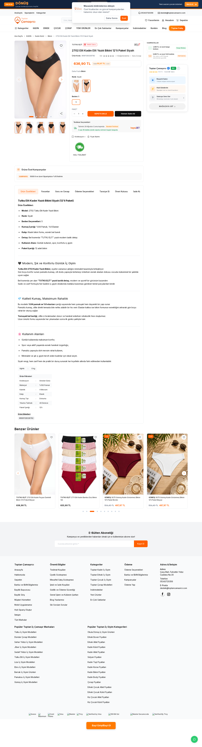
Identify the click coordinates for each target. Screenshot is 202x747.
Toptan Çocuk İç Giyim (100, 580)
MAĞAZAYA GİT (167, 106)
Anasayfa (18, 570)
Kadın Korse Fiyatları (97, 667)
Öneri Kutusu (121, 191)
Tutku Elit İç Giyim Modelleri (26, 657)
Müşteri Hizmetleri (22, 600)
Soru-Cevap (136, 56)
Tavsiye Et (105, 191)
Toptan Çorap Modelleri (101, 585)
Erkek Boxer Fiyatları (97, 637)
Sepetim (18, 580)
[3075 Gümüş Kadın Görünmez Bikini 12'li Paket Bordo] (84, 464)
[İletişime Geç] (194, 739)
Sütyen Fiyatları (94, 657)
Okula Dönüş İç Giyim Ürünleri (101, 632)
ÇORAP (68, 28)
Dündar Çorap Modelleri (25, 637)
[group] (40, 79)
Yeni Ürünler (95, 595)
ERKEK (46, 28)
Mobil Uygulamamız (23, 605)
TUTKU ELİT (26, 497)
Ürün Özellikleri (28, 191)
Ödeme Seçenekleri (84, 191)
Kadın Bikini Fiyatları (97, 672)
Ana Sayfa (18, 36)
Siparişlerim (29, 13)
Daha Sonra (111, 18)
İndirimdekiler (139, 28)
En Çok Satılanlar (103, 28)
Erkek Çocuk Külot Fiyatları (100, 692)
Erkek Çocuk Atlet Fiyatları (99, 687)
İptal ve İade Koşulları (60, 585)
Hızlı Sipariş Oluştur (23, 610)
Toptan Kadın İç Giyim (100, 570)
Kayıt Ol (140, 544)
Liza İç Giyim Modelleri (24, 662)
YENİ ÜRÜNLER (83, 28)
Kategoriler (41, 13)
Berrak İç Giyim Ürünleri (25, 672)
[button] (31, 116)
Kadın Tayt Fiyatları (96, 662)
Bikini (50, 36)
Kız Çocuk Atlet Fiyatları (98, 697)
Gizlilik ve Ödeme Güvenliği (62, 590)
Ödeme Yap (129, 585)
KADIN (36, 28)
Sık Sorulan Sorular (58, 605)
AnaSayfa (18, 13)
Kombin (154, 28)
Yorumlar (45, 191)
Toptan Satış (177, 28)
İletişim (17, 615)
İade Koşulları (139, 191)
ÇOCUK (57, 28)
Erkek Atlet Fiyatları (96, 642)
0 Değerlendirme (123, 56)
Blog (164, 28)
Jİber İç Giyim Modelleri (25, 647)
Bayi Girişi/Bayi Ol (101, 725)
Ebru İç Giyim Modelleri (24, 667)
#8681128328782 (26, 418)
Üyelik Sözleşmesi (58, 575)
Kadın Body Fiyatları (97, 677)
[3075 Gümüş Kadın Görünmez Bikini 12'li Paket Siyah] (172, 464)
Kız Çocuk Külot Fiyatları (99, 702)
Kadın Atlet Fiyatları (96, 652)
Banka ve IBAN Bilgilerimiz (26, 585)
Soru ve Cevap (62, 191)
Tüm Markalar (20, 620)
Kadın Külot (39, 36)
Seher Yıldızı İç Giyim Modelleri (28, 642)
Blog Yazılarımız (57, 600)
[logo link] (25, 20)
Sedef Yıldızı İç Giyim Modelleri (28, 652)
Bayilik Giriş (19, 595)
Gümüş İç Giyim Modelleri (25, 682)
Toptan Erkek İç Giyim (100, 575)
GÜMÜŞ (68, 497)
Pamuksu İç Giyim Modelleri (26, 677)
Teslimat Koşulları (58, 570)
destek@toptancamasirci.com (173, 588)
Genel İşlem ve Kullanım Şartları (64, 595)
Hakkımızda (19, 575)
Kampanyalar (122, 28)
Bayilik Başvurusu (22, 590)
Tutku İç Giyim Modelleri (25, 632)
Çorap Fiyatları (94, 682)
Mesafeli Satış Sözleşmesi (62, 580)
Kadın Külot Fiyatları (96, 647)
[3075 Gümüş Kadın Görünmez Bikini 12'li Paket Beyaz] (128, 464)
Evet (124, 18)
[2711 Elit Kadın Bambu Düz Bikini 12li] (40, 464)
